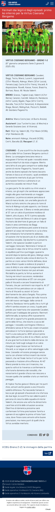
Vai (46, 453)
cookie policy (31, 507)
